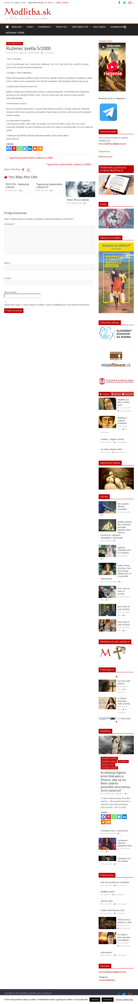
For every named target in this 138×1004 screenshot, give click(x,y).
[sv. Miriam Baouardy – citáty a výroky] (107, 681)
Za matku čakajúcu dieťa (111, 449)
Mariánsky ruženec (15, 43)
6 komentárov (120, 895)
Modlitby (17, 27)
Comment (129, 394)
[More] (40, 148)
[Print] (35, 148)
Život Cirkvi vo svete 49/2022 (124, 623)
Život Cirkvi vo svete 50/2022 (124, 608)
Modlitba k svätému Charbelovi (122, 420)
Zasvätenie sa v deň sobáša (124, 859)
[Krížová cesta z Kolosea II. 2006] (108, 918)
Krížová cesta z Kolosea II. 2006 (125, 921)
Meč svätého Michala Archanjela (123, 506)
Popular (105, 394)
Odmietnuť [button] (107, 999)
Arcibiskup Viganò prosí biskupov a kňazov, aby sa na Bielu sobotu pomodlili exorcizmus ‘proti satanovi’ (115, 781)
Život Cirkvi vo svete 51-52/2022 (124, 591)
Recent (117, 394)
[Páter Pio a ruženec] (80, 183)
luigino (120, 793)
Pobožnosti (44, 27)
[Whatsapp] (19, 148)
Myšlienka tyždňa (15, 32)
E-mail (7, 278)
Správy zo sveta (108, 764)
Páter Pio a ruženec (78, 199)
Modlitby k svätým (109, 761)
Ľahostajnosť (106, 952)
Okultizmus (99, 27)
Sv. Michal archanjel (109, 768)
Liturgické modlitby (109, 758)
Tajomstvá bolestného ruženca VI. (49, 186)
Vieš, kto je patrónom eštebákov (115, 882)
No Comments (121, 885)
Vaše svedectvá (80, 27)
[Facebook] (8, 148)
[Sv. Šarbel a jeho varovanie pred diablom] (108, 933)
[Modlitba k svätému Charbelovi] (108, 416)
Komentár (9, 224)
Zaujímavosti (117, 27)
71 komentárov (121, 442)
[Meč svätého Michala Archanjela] (107, 502)
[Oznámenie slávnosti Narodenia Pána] (107, 839)
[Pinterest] (14, 148)
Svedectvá (61, 27)
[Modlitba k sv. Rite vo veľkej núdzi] (108, 397)
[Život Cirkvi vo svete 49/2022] (107, 620)
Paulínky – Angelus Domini (112, 439)
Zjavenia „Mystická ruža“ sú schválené (124, 550)
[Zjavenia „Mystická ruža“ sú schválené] (107, 546)
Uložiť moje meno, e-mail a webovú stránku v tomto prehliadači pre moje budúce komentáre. (47, 304)
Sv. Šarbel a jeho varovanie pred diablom (124, 937)
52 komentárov (120, 452)
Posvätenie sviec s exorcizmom (114, 830)
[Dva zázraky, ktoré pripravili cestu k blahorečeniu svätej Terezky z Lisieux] (107, 718)
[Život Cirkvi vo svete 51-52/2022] (107, 587)
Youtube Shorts (105, 41)
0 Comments (48, 53)
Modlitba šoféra (108, 891)
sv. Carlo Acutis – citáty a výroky (125, 702)
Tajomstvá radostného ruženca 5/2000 (70, 164)
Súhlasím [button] (95, 999)
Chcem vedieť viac (124, 999)
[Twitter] (24, 148)
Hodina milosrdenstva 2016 (113, 910)
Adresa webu (10, 292)
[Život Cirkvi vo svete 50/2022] (107, 605)
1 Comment (120, 913)
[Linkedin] (29, 148)
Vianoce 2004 (106, 901)
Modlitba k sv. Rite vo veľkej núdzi (124, 402)
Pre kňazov (123, 761)
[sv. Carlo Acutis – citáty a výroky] (107, 701)
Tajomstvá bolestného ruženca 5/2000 (29, 157)
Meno (7, 263)
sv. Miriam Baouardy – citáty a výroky (61, 3)
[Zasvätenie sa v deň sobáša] (107, 857)
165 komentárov (125, 411)
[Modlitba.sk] (7, 27)
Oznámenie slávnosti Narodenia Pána (125, 843)
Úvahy (30, 27)
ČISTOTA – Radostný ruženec (17, 186)
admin (24, 53)
